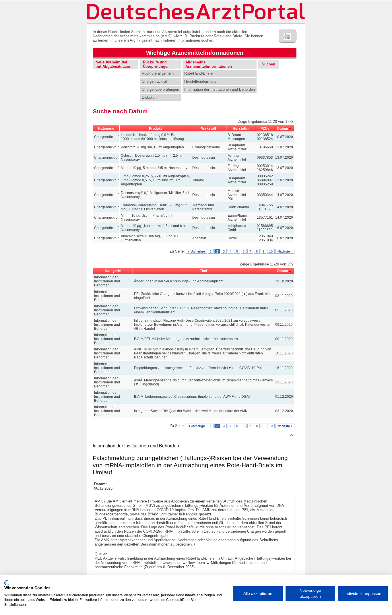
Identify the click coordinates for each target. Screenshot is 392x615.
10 (271, 251)
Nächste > (284, 251)
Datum (282, 129)
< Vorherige (196, 251)
